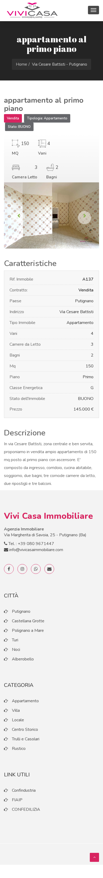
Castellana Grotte (28, 621)
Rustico (19, 748)
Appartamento (25, 701)
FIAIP (17, 800)
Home (21, 64)
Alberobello (23, 659)
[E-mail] (49, 569)
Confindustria (24, 790)
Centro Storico (25, 729)
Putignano (21, 611)
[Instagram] (22, 569)
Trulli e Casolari (25, 739)
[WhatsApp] (36, 569)
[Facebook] (9, 569)
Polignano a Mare (28, 630)
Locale (18, 720)
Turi (15, 640)
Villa (16, 710)
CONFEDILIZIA (26, 809)
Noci (16, 649)
